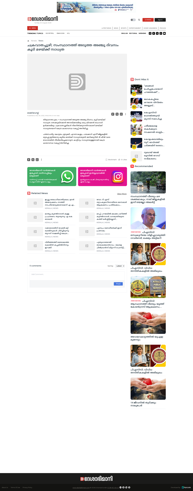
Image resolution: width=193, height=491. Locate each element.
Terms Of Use (15, 487)
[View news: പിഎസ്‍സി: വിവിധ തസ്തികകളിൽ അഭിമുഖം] (148, 254)
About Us (5, 487)
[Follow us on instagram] (150, 33)
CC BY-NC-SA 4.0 (113, 488)
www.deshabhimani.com (81, 488)
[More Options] (125, 114)
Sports (123, 28)
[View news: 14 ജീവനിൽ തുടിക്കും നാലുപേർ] (148, 389)
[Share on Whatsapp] (121, 114)
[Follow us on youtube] (164, 33)
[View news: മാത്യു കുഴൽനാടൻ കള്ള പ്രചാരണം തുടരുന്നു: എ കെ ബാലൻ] (35, 217)
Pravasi (163, 28)
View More (122, 194)
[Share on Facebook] (112, 114)
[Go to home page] (43, 18)
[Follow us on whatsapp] (161, 33)
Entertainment (135, 28)
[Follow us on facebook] (153, 33)
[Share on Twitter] (117, 114)
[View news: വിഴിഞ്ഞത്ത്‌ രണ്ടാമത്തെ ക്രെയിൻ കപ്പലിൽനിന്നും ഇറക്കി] (35, 245)
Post (118, 284)
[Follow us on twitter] (157, 33)
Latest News (106, 28)
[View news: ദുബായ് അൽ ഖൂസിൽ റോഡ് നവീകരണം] (136, 156)
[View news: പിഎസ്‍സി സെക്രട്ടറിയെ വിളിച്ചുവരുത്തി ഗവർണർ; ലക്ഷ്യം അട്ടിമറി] (148, 218)
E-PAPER (148, 20)
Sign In (160, 20)
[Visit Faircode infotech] (186, 487)
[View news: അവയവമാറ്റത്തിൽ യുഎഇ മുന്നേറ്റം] (148, 323)
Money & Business (150, 28)
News (116, 28)
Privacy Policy (27, 487)
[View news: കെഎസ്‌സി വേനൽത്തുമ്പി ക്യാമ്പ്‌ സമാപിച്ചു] (136, 116)
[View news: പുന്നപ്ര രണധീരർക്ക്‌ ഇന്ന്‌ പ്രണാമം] (87, 231)
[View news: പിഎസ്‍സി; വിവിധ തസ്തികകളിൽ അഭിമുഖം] (148, 356)
